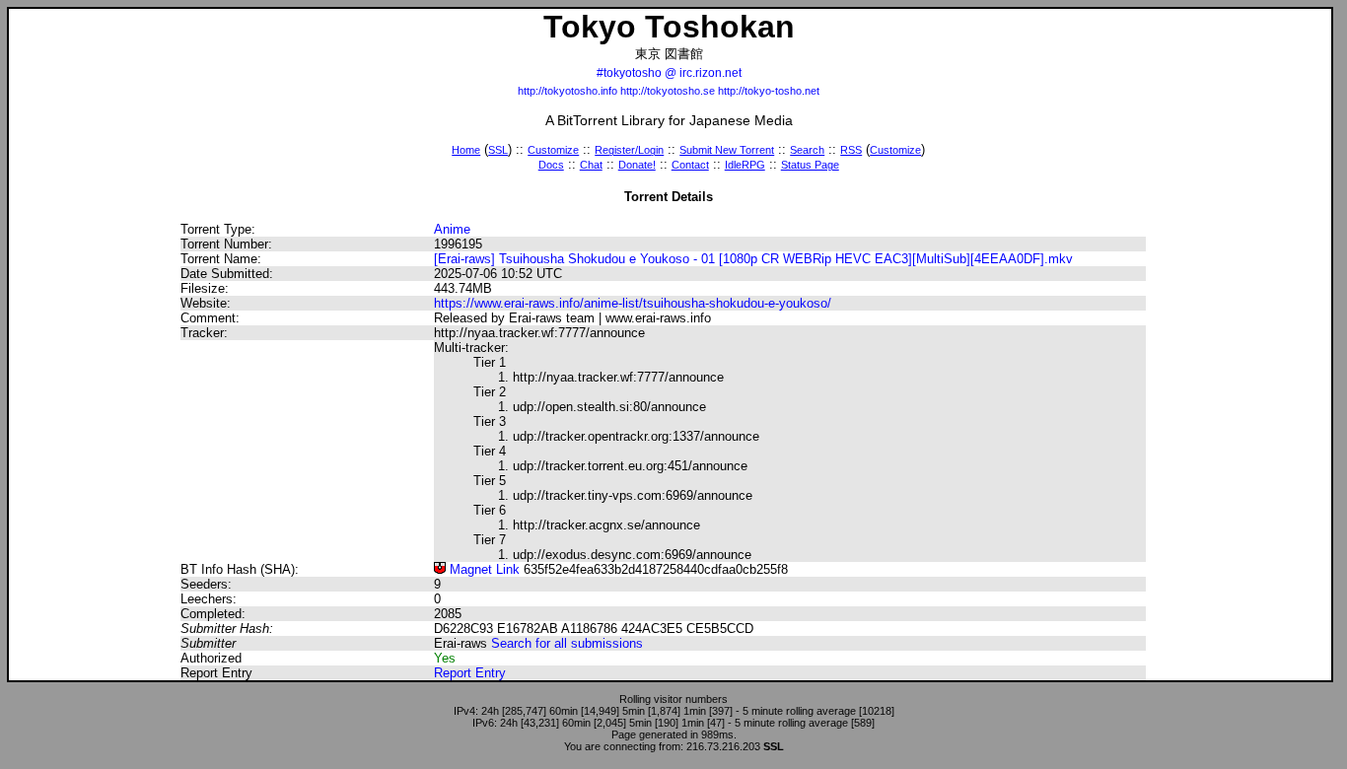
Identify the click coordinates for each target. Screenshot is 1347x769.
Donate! (637, 165)
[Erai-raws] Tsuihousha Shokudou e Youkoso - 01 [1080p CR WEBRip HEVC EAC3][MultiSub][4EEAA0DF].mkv (753, 258)
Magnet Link (483, 569)
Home (466, 150)
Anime (452, 229)
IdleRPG (745, 165)
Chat (591, 165)
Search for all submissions (567, 643)
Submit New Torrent (726, 150)
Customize (553, 150)
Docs (551, 165)
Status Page (810, 165)
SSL (498, 150)
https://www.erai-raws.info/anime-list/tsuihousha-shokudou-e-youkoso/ (632, 303)
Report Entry (470, 672)
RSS (851, 150)
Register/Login (629, 150)
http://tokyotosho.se (667, 91)
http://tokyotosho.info (567, 91)
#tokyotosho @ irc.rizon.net (669, 73)
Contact (690, 165)
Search (807, 150)
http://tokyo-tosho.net (768, 91)
